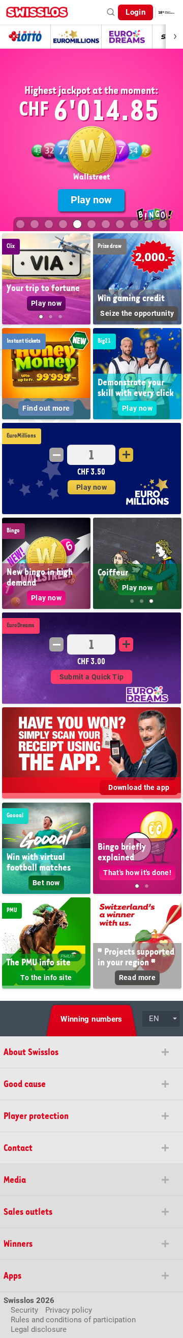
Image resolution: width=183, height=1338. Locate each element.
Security (24, 1310)
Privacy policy (68, 1310)
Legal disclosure (39, 1329)
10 (148, 224)
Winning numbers (91, 1019)
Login (135, 12)
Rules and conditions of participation (73, 1319)
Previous (10, 282)
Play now (91, 200)
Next (82, 282)
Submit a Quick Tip (91, 677)
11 (162, 224)
